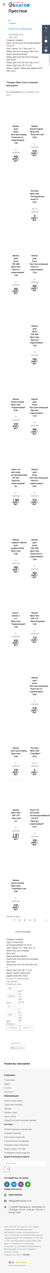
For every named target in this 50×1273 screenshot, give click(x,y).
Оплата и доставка (13, 1100)
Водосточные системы (15, 1148)
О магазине (9, 1080)
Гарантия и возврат (13, 1104)
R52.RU (26, 1254)
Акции (7, 1084)
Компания (9, 1075)
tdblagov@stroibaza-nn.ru (20, 1201)
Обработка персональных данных (20, 1120)
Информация (11, 1095)
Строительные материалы (16, 1141)
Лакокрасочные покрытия (16, 1145)
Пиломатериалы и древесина (18, 1129)
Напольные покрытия (14, 1137)
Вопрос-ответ (11, 1112)
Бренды (7, 1108)
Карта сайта (10, 1116)
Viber (21, 1184)
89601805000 (15, 1194)
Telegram (14, 1184)
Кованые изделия (12, 1133)
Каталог (8, 1124)
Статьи (7, 1087)
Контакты (8, 1091)
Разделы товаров (14, 40)
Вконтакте (7, 1184)
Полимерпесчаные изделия (17, 1152)
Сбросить (27, 1027)
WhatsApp (28, 1184)
